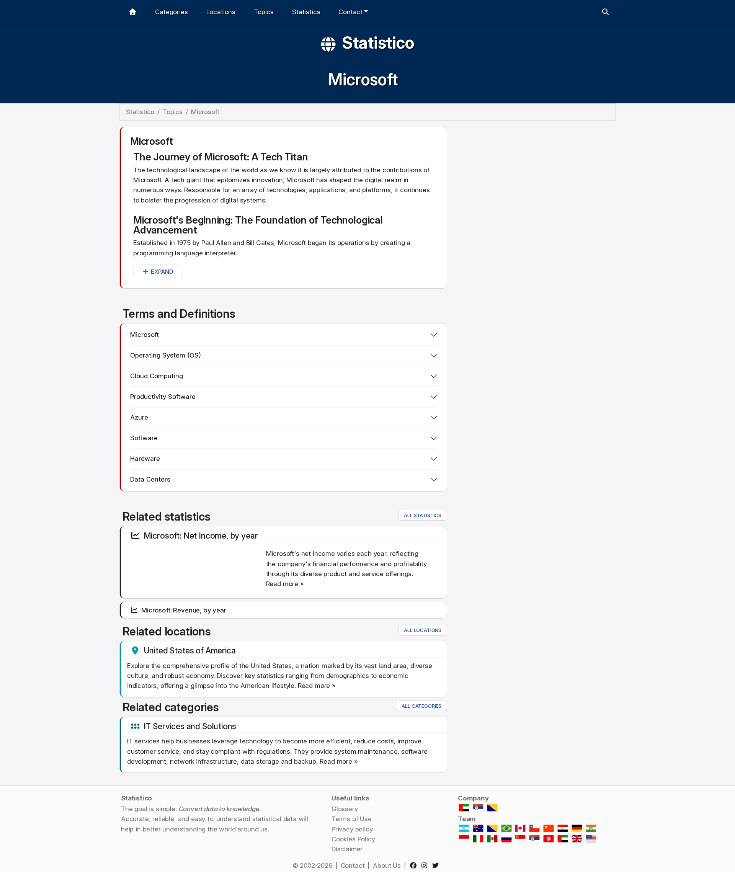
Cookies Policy (353, 839)
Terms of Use (352, 819)
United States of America (190, 650)
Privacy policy (352, 829)
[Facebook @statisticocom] (414, 865)
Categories (171, 12)
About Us (387, 865)
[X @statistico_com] (437, 865)
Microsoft (362, 79)
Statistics (306, 12)
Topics (264, 12)
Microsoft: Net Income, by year (201, 536)
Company (473, 798)
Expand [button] (162, 271)
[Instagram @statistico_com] (425, 865)
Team (467, 819)
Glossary (345, 809)
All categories (421, 706)
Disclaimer (347, 849)
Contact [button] (350, 12)
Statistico (378, 42)
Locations (220, 12)
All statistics (422, 515)
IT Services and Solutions (190, 726)
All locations (422, 630)
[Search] (605, 12)
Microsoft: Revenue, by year (183, 610)
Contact (353, 865)
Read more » (285, 584)
